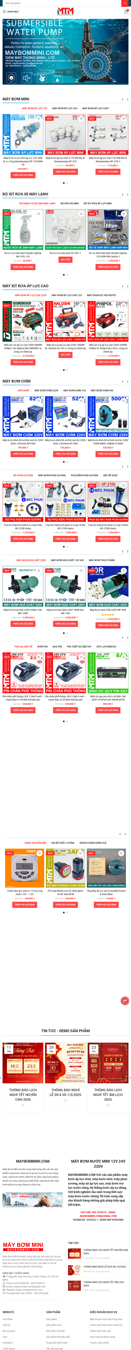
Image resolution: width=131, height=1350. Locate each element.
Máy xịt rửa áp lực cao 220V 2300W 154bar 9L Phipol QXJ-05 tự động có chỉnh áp (108, 348)
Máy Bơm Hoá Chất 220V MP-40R (108, 610)
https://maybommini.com (29, 1289)
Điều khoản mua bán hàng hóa (106, 1319)
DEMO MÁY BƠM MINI (111, 1219)
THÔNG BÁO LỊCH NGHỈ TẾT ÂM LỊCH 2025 (108, 1095)
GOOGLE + (92, 1219)
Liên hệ (6, 1325)
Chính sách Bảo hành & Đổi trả (106, 1325)
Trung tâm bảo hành (57, 1342)
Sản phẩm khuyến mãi (58, 1337)
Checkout (8, 1342)
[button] (23, 175)
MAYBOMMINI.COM (82, 1175)
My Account (9, 1331)
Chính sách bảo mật (100, 1331)
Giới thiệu (8, 1319)
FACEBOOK (79, 1219)
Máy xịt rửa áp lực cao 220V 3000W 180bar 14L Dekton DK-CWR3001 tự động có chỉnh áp (23, 348)
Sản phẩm (51, 1319)
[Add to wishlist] (39, 119)
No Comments (103, 1258)
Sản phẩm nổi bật (55, 1331)
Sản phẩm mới (54, 1325)
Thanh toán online (99, 1342)
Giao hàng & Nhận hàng (102, 1337)
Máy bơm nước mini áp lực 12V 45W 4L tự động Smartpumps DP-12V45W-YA (23, 161)
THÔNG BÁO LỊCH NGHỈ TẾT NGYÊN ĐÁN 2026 (23, 1095)
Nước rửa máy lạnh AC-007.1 (65, 253)
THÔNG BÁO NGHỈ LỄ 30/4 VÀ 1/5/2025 (104, 1266)
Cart (5, 1337)
